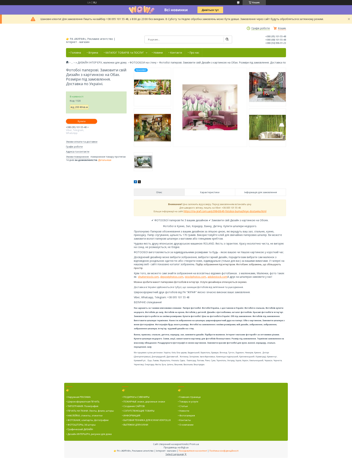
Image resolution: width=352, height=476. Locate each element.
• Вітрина (92, 52)
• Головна (75, 52)
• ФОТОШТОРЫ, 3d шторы (81, 424)
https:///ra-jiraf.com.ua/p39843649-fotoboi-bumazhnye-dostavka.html (225, 211)
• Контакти (175, 52)
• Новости (183, 410)
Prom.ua (194, 444)
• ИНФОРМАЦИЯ (131, 415)
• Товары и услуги (188, 401)
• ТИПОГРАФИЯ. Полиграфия (82, 406)
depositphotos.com (171, 276)
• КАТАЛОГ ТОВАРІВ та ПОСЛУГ (124, 52)
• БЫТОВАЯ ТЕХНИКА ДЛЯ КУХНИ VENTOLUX (146, 420)
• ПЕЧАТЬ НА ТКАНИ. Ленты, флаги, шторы (90, 410)
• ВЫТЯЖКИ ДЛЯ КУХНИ (135, 424)
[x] (139, 182)
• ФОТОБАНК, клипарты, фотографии (87, 420)
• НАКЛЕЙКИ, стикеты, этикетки (84, 415)
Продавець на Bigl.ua (176, 447)
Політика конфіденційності (224, 450)
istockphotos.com (195, 276)
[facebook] (135, 182)
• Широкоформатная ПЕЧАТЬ (83, 401)
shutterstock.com (148, 276)
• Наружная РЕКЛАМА (78, 397)
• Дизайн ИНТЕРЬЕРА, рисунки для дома (89, 434)
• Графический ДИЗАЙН (79, 429)
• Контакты (184, 420)
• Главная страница (189, 397)
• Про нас (193, 52)
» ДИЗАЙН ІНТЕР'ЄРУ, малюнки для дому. (101, 62)
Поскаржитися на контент (193, 450)
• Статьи (183, 406)
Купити (81, 121)
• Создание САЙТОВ (133, 406)
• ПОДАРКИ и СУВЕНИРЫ (135, 397)
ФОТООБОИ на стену (143, 62)
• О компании (185, 424)
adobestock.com (217, 276)
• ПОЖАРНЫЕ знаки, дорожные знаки (143, 401)
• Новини (157, 52)
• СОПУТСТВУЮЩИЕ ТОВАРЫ (138, 410)
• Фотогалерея (186, 415)
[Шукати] (227, 39)
